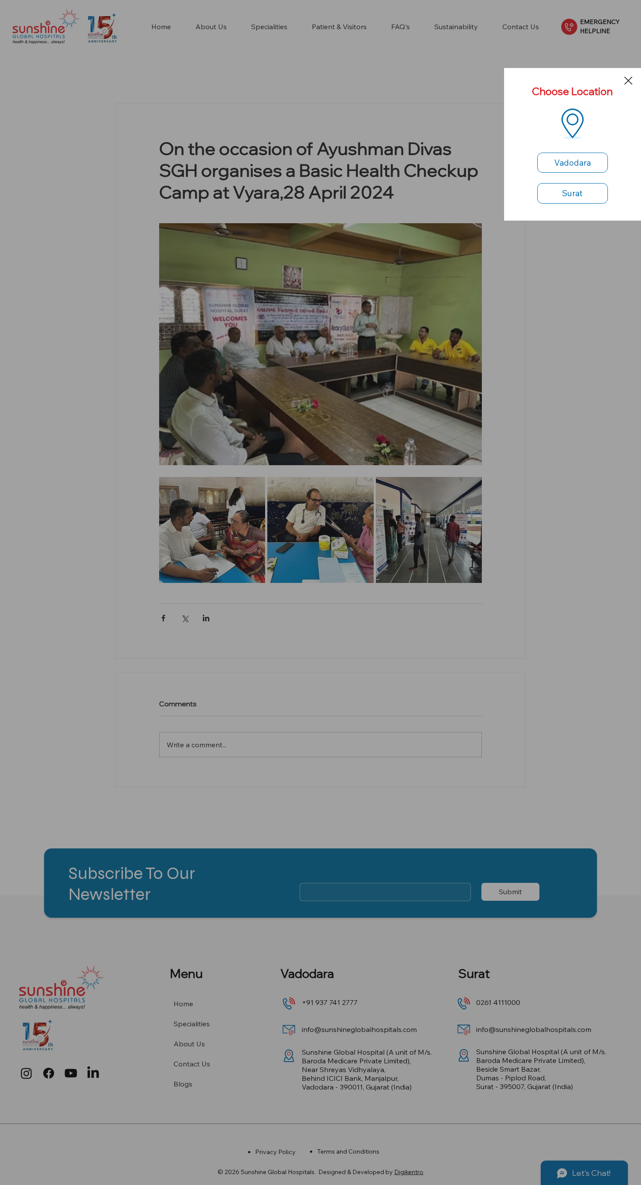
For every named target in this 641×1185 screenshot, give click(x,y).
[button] (628, 81)
